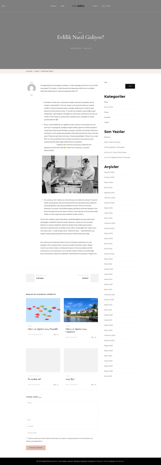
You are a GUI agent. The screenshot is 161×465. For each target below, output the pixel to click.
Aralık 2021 (108, 279)
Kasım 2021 (108, 284)
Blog (106, 102)
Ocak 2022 (108, 274)
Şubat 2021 (108, 315)
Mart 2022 (108, 264)
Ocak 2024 (108, 213)
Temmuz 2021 (109, 295)
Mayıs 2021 (108, 305)
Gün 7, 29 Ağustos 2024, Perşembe (43, 329)
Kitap (62, 6)
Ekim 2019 (108, 376)
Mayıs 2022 (108, 259)
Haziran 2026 (109, 172)
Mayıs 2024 (108, 208)
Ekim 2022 (108, 244)
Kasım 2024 (108, 182)
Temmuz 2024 (109, 198)
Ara (105, 82)
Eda (31, 95)
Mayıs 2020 (108, 346)
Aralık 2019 (108, 366)
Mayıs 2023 (108, 233)
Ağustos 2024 (109, 193)
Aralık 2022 (108, 238)
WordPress (119, 461)
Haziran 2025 (109, 177)
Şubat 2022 (108, 269)
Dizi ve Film (106, 6)
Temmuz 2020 (109, 335)
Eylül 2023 (108, 218)
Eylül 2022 (108, 249)
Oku (54, 334)
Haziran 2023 (109, 228)
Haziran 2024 (109, 203)
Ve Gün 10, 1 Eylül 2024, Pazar (115, 152)
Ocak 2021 (108, 320)
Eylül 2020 (108, 330)
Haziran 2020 (109, 340)
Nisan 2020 (108, 351)
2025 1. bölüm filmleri (112, 142)
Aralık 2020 (108, 325)
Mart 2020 (108, 356)
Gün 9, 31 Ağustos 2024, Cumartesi (117, 157)
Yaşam (95, 6)
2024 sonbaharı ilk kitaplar (114, 147)
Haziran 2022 (109, 254)
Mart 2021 (108, 310)
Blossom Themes (103, 461)
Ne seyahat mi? (34, 379)
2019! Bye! (70, 379)
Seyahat (53, 6)
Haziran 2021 (109, 300)
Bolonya (107, 137)
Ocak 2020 (108, 361)
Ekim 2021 (108, 289)
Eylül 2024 (108, 187)
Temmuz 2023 (109, 223)
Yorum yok (87, 48)
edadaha (54, 461)
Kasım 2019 (108, 371)
